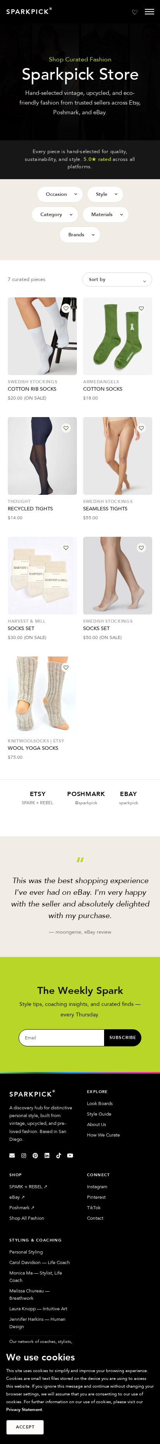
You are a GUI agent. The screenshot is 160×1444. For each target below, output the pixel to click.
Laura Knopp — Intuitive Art (38, 1309)
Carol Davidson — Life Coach (39, 1262)
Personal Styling (26, 1252)
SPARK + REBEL (28, 1187)
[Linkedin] (47, 1155)
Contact (95, 1218)
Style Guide (99, 1114)
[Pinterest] (35, 1155)
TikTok (94, 1208)
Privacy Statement (24, 1410)
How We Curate (103, 1135)
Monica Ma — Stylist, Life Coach (35, 1276)
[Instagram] (23, 1155)
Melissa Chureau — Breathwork (29, 1294)
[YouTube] (70, 1155)
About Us (96, 1124)
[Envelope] (12, 1155)
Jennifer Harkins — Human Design (37, 1323)
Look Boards (100, 1103)
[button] (66, 308)
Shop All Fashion (26, 1218)
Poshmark (22, 1208)
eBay (17, 1197)
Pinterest (96, 1197)
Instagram (97, 1187)
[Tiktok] (58, 1155)
